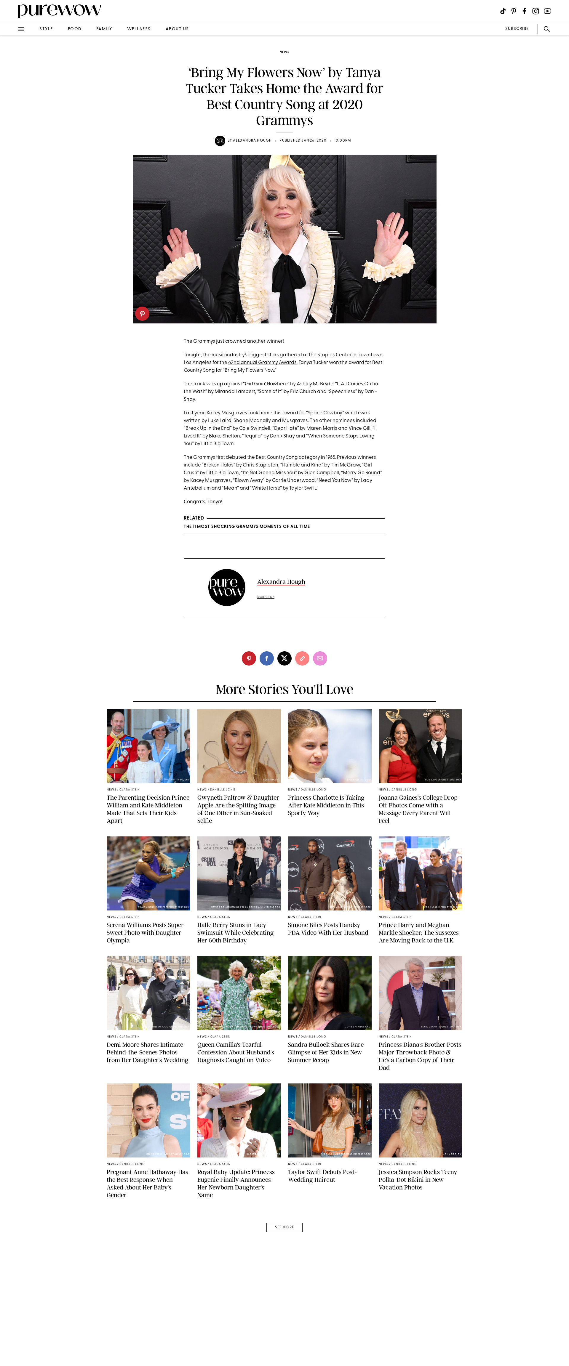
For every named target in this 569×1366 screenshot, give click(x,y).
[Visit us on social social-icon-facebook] (524, 11)
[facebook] (11, 93)
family (104, 29)
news (284, 52)
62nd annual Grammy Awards (262, 362)
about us (177, 29)
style (46, 29)
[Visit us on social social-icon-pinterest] (514, 11)
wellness (139, 29)
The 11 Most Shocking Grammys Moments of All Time (247, 527)
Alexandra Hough (252, 140)
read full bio (266, 597)
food (74, 29)
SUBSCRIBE (517, 29)
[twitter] (11, 109)
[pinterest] (142, 314)
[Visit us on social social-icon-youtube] (547, 11)
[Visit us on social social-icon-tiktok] (503, 11)
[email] (11, 141)
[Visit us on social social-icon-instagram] (535, 11)
